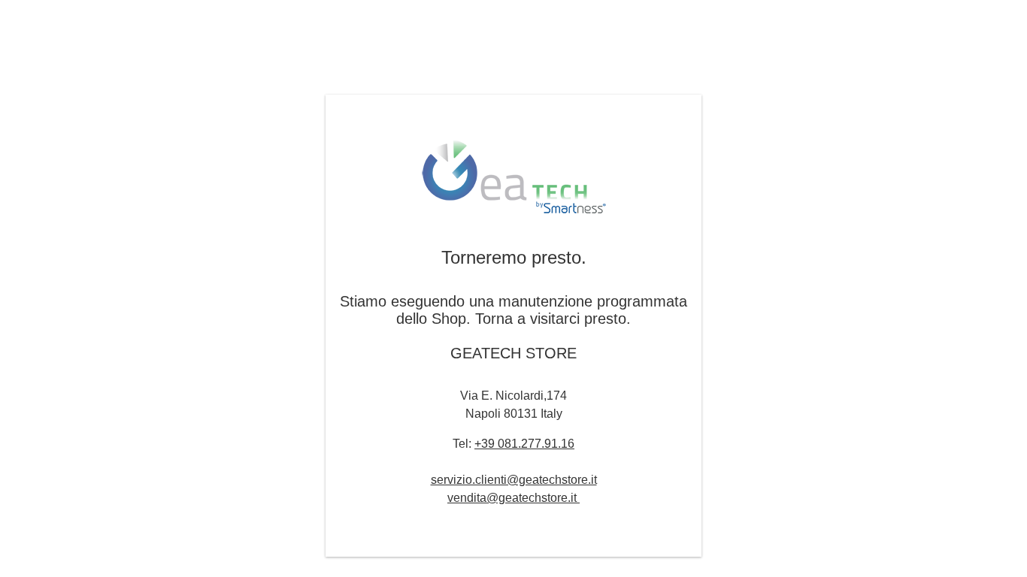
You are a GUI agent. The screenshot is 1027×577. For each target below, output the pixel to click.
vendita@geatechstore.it (513, 497)
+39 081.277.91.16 (524, 443)
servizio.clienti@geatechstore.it (514, 479)
